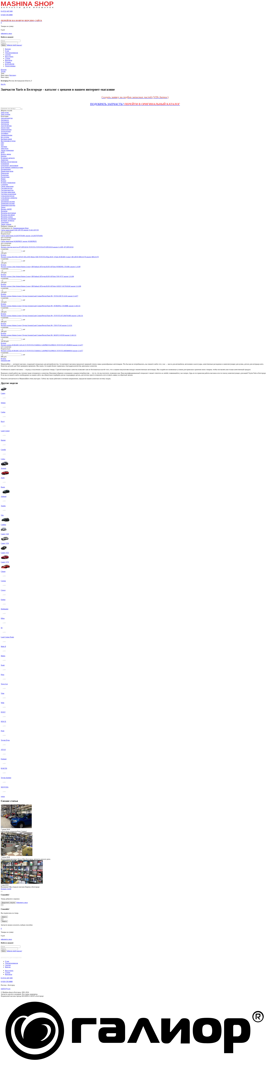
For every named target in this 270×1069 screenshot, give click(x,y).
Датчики (4, 146)
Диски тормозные (7, 150)
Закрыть (4, 917)
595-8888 (7, 15)
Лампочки (4, 160)
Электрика (5, 222)
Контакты (8, 974)
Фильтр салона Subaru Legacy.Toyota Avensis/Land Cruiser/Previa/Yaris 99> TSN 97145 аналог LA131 (36, 325)
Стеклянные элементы (9, 198)
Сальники (4, 184)
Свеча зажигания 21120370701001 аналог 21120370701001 (22, 236)
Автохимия (5, 122)
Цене (27, 228)
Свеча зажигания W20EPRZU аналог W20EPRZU (19, 241)
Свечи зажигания (7, 186)
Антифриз (4, 133)
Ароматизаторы (6, 135)
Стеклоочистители (7, 196)
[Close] (2, 891)
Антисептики (6, 131)
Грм (2, 145)
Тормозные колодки (8, 205)
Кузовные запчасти (8, 158)
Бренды (8, 967)
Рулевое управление (8, 182)
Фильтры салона (7, 217)
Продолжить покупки (8, 902)
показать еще (5, 360)
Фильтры (4, 211)
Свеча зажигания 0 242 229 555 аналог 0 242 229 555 (20, 230)
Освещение (5, 164)
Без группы (5, 137)
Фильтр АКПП (6, 209)
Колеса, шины (6, 154)
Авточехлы (5, 124)
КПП (3, 152)
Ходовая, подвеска (7, 220)
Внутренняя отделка (8, 141)
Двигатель (4, 148)
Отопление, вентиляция (9, 165)
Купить (3, 255)
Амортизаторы (6, 129)
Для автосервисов (11, 963)
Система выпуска (7, 190)
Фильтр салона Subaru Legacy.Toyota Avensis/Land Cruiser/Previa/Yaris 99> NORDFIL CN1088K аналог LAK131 (40, 306)
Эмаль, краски (6, 224)
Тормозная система (8, 203)
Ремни (3, 179)
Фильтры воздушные (8, 213)
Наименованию (19, 228)
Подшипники (6, 169)
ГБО (2, 143)
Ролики (3, 181)
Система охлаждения (8, 194)
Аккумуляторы (6, 126)
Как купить (9, 970)
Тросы (3, 207)
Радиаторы (5, 175)
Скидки (8, 965)
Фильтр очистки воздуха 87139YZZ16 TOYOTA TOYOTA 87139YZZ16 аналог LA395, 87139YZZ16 (37, 247)
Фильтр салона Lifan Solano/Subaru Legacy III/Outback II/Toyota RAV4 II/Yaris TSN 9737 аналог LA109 (37, 276)
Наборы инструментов (9, 162)
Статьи (7, 972)
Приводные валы (7, 171)
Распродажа (5, 177)
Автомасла (5, 120)
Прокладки (5, 173)
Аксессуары (5, 128)
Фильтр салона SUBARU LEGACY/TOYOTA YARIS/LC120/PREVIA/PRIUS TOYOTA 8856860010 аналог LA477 (42, 351)
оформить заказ (6, 33)
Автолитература (7, 118)
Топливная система (8, 201)
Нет (2, 84)
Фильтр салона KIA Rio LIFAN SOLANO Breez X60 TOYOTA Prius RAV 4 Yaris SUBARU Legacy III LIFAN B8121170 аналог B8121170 (50, 257)
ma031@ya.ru (5, 989)
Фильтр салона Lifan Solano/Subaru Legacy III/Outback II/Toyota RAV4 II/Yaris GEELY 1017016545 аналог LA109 (41, 286)
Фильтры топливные (8, 219)
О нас (7, 961)
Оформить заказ (22, 902)
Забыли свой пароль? (14, 45)
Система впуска (6, 188)
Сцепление (5, 200)
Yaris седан (5, 112)
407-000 (7, 11)
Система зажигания (8, 192)
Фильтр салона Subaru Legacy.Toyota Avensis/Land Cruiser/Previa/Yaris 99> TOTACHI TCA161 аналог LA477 (39, 296)
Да (4, 84)
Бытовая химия (6, 139)
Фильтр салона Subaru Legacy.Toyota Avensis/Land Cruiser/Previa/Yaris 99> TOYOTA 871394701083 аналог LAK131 (42, 316)
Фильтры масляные (8, 215)
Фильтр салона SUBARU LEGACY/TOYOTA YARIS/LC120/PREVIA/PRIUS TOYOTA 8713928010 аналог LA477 (42, 345)
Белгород (12, 75)
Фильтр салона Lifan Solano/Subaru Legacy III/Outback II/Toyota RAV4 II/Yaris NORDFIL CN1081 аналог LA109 (40, 267)
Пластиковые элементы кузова (12, 167)
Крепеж (3, 156)
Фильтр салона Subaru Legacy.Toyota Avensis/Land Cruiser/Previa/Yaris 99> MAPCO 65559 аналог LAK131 (38, 335)
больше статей (6, 889)
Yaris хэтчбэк (5, 114)
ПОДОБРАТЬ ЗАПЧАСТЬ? (135, 104)
